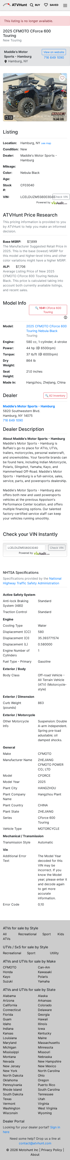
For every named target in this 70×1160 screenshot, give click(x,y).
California (10, 1005)
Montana (9, 1057)
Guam (7, 1019)
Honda (8, 972)
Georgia (44, 1014)
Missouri (44, 1052)
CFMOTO (9, 967)
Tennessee (45, 1094)
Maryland (10, 1043)
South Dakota (13, 1094)
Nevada (8, 1061)
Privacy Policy (51, 1150)
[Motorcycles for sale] (31, 5)
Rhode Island (12, 1089)
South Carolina (49, 1089)
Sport (46, 934)
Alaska (43, 996)
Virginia (43, 1104)
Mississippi (11, 1052)
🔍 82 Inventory (55, 395)
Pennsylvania (12, 1085)
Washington (11, 1108)
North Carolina (49, 1071)
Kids (61, 934)
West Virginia (47, 1108)
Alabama (9, 996)
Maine (42, 1038)
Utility (54, 953)
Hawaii (43, 1019)
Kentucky (44, 1033)
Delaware (45, 1010)
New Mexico (47, 1066)
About (35, 1154)
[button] (8, 97)
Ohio (41, 1075)
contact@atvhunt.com (35, 1143)
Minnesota (45, 1047)
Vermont (9, 1104)
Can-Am (44, 967)
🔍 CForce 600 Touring (48, 310)
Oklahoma (10, 1080)
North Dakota (13, 1075)
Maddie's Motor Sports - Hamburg (29, 406)
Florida (8, 1014)
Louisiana (10, 1038)
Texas (7, 1099)
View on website (54, 52)
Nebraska (45, 1057)
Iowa (41, 1029)
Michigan (9, 1047)
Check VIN (61, 196)
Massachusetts (49, 1043)
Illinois (42, 1024)
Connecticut (12, 1010)
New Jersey (11, 1066)
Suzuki (8, 981)
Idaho (7, 1024)
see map (46, 143)
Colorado (45, 1005)
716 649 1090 (54, 57)
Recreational (27, 934)
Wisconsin (10, 1113)
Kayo (6, 977)
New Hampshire (49, 1061)
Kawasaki (45, 972)
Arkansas (44, 1000)
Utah (41, 1099)
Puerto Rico (46, 1085)
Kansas (8, 1033)
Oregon (43, 1080)
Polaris (43, 977)
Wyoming (45, 1113)
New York (10, 1071)
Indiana (8, 1029)
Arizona (8, 1000)
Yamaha (44, 981)
